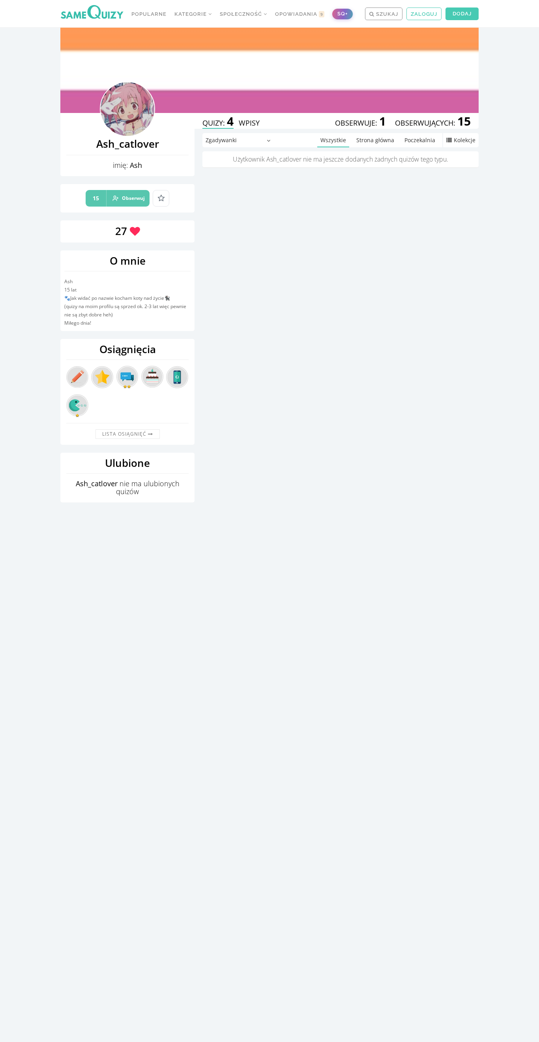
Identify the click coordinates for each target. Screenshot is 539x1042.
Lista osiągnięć (125, 434)
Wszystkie (333, 140)
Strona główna (375, 140)
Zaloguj (424, 14)
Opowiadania (299, 14)
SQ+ (342, 14)
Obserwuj (119, 198)
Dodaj (462, 14)
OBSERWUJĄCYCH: (433, 123)
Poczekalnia (419, 140)
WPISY (249, 123)
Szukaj (386, 14)
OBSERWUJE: (360, 123)
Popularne (149, 14)
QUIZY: (218, 123)
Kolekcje (464, 140)
